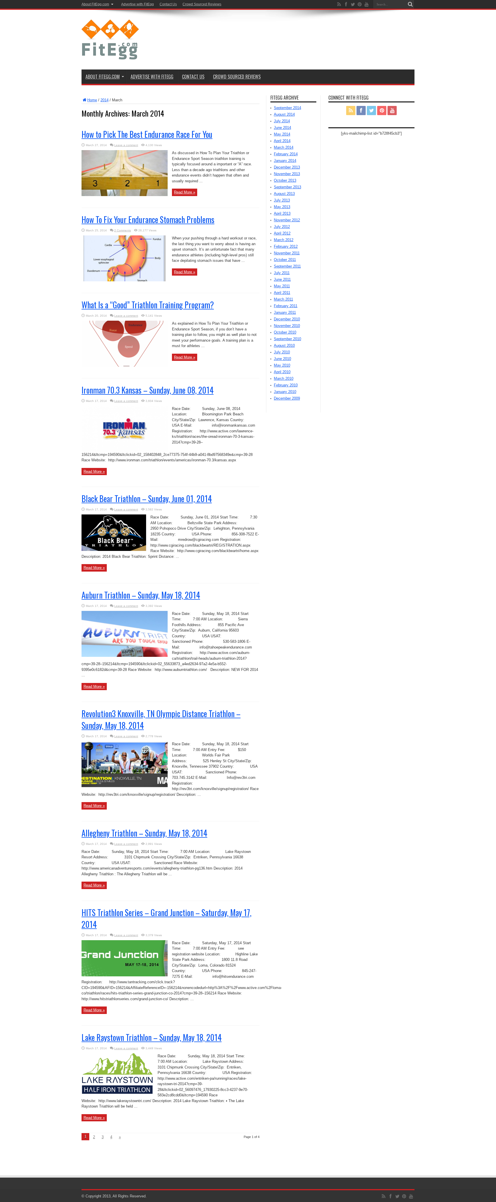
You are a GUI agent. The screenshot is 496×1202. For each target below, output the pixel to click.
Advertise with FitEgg (137, 4)
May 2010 (282, 365)
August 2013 (284, 193)
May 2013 (282, 207)
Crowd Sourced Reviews (202, 4)
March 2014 (283, 147)
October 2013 (285, 180)
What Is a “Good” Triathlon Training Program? (148, 305)
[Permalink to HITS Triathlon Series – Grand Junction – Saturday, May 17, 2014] (125, 975)
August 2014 (284, 114)
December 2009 (287, 398)
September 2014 (287, 108)
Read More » (184, 192)
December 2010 (287, 319)
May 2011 (282, 286)
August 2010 (284, 345)
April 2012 (282, 233)
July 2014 (282, 121)
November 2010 (287, 326)
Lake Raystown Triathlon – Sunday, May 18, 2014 (152, 1037)
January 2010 (285, 392)
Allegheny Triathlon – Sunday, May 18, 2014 (144, 833)
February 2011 (285, 306)
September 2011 (287, 266)
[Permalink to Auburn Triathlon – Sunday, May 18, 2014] (125, 655)
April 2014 (282, 141)
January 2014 (285, 160)
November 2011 (287, 253)
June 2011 (282, 279)
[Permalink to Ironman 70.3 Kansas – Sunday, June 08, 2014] (125, 450)
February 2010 (286, 385)
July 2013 (282, 200)
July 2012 (282, 226)
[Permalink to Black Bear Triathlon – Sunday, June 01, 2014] (114, 549)
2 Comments (122, 230)
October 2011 (285, 260)
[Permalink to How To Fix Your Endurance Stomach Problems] (125, 280)
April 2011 (282, 293)
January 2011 (285, 312)
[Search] (410, 4)
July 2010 (282, 352)
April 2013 (282, 213)
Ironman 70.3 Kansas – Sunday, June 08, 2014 (148, 390)
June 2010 (282, 359)
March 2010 (283, 378)
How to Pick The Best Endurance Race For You (147, 134)
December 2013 (287, 167)
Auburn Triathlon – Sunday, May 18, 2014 (141, 595)
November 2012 (287, 220)
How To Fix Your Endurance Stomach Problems (148, 219)
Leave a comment (126, 145)
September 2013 (287, 187)
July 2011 (282, 273)
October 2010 (285, 332)
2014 (104, 100)
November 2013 (287, 174)
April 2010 (282, 372)
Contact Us (168, 4)
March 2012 (283, 240)
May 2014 (282, 134)
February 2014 (286, 154)
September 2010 (287, 339)
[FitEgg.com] (110, 55)
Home (92, 100)
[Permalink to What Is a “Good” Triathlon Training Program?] (125, 365)
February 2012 (286, 246)
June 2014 (282, 127)
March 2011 (283, 299)
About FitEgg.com (95, 4)
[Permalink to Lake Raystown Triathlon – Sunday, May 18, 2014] (117, 1092)
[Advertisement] (310, 32)
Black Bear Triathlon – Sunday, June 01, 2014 (147, 498)
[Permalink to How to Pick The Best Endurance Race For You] (125, 195)
